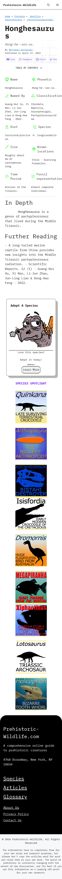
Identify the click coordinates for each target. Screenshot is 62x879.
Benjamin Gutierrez (21, 49)
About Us (11, 807)
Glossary (15, 796)
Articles (15, 787)
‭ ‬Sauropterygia (13, 19)
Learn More (31, 369)
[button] (48, 5)
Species (13, 778)
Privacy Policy (16, 814)
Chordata (19, 16)
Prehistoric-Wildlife (19, 5)
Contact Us (12, 820)
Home (7, 16)
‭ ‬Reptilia (35, 16)
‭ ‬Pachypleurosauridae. (40, 19)
